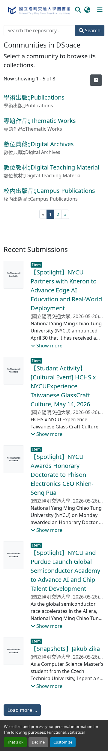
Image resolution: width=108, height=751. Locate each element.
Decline (38, 742)
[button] (39, 9)
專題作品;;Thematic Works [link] (40, 121)
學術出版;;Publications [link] (34, 97)
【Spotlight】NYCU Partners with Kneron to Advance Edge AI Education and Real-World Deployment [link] (66, 290)
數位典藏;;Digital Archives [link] (39, 144)
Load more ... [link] (22, 710)
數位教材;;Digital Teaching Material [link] (51, 167)
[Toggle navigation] (99, 10)
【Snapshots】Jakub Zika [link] (65, 649)
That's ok (15, 742)
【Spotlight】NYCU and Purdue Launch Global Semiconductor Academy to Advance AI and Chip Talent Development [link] (65, 571)
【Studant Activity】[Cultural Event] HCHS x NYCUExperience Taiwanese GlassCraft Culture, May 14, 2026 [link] (63, 386)
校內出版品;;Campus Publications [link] (49, 191)
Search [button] (92, 30)
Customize (62, 742)
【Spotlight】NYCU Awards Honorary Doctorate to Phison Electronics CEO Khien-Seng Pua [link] (62, 475)
